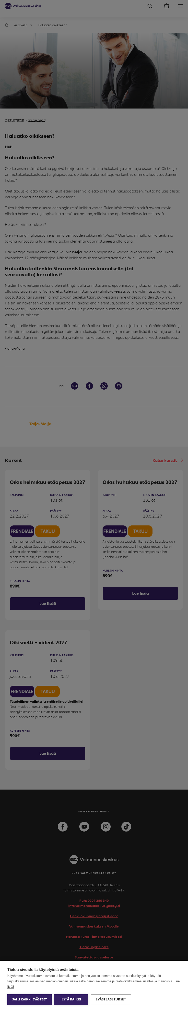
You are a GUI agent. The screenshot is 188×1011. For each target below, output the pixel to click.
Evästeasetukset (111, 999)
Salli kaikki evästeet (29, 999)
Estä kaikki (71, 999)
